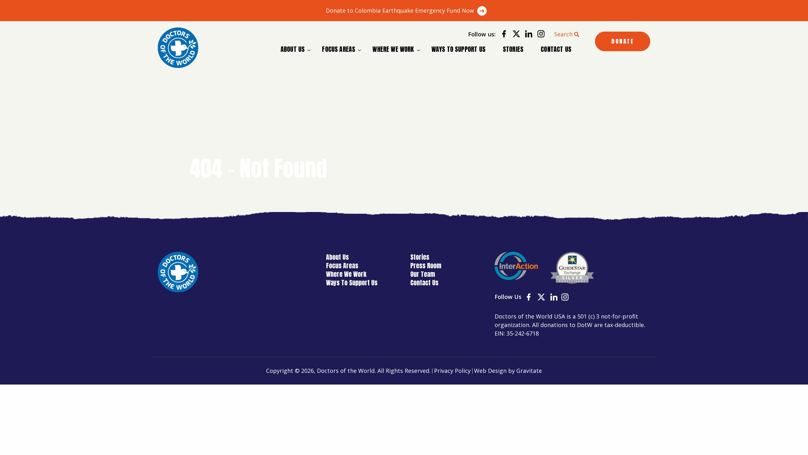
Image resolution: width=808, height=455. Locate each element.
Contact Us (556, 49)
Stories (513, 49)
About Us (293, 49)
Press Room (425, 265)
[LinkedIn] (526, 35)
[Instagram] (538, 35)
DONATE (622, 41)
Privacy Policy (452, 370)
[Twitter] (514, 35)
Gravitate (529, 370)
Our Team (422, 274)
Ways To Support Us (458, 49)
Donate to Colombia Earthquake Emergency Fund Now (400, 10)
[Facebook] (502, 35)
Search (563, 34)
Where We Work (393, 49)
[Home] (178, 47)
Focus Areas (338, 49)
